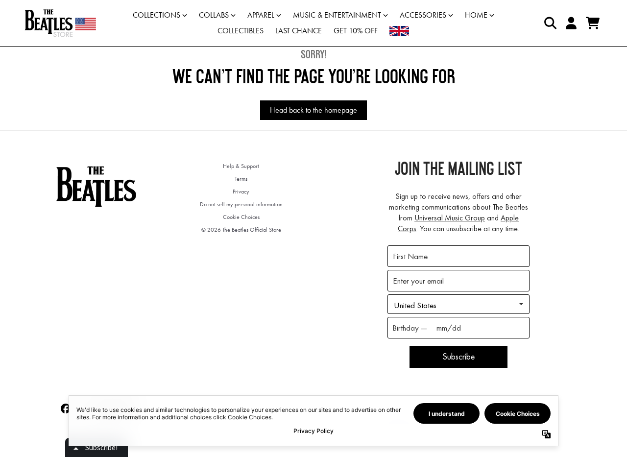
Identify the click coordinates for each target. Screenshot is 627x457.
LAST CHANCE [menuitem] (298, 30)
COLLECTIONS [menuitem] (156, 15)
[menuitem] (399, 31)
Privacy (241, 191)
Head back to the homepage (313, 110)
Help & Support (241, 166)
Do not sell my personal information (241, 204)
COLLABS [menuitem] (214, 15)
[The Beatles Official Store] (60, 23)
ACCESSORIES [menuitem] (423, 15)
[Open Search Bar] (549, 23)
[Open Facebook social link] (65, 408)
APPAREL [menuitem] (260, 15)
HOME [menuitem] (476, 15)
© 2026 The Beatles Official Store (241, 230)
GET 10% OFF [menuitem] (356, 30)
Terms (241, 179)
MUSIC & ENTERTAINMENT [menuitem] (337, 15)
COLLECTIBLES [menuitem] (240, 30)
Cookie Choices (241, 217)
